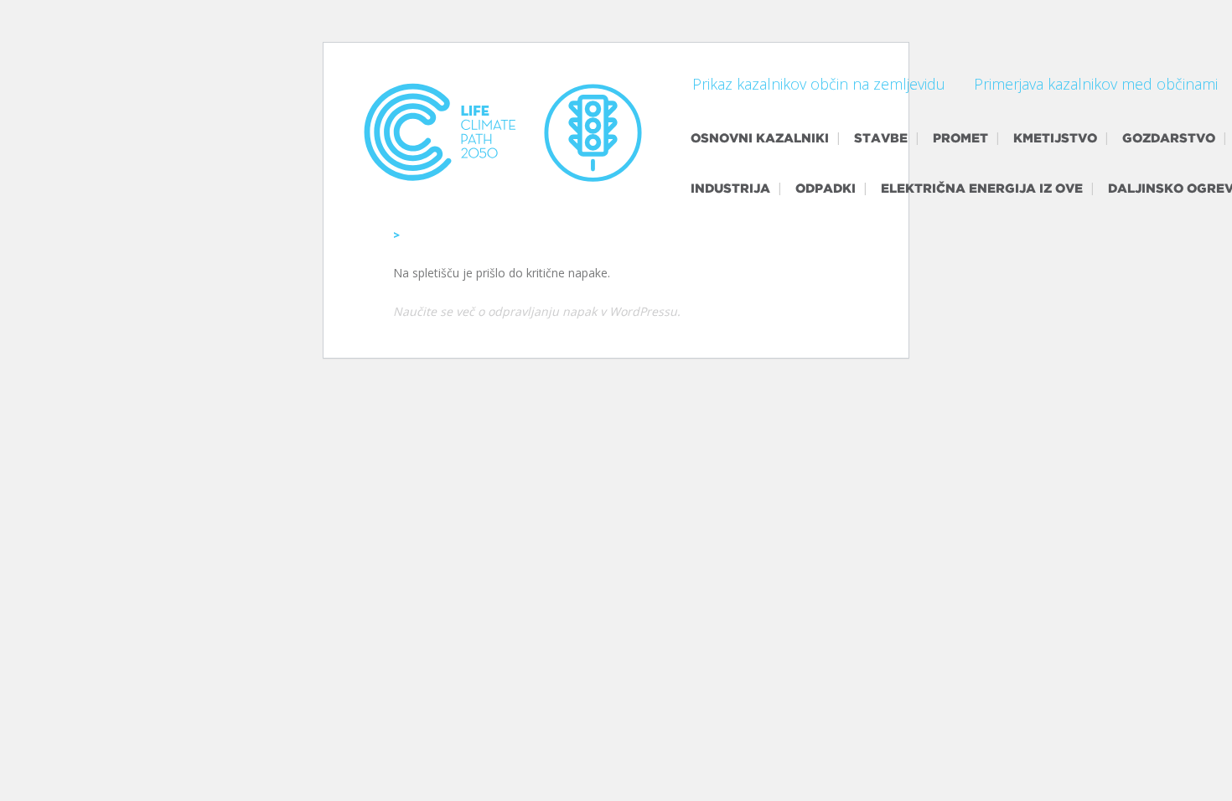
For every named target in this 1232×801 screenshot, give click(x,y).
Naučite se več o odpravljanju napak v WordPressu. (537, 311)
